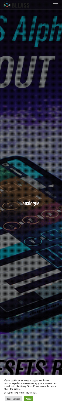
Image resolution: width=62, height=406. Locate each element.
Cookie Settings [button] (13, 398)
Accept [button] (28, 398)
